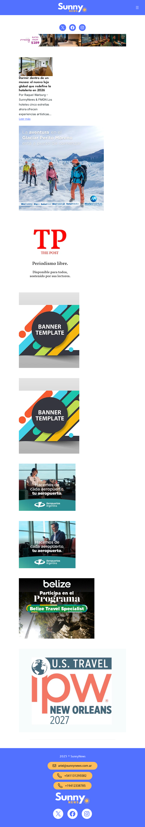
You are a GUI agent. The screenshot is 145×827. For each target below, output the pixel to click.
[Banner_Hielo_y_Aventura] (61, 169)
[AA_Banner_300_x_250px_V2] (47, 545)
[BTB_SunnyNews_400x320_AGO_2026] (56, 609)
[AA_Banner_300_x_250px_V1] (47, 488)
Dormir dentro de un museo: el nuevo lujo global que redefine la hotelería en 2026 (35, 84)
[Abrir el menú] (137, 7)
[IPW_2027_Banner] (72, 691)
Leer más (25, 119)
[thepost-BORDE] (50, 252)
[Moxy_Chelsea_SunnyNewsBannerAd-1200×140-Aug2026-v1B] (72, 45)
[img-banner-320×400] (49, 331)
